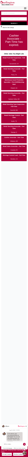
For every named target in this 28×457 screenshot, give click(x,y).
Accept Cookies (6, 454)
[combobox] (14, 13)
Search (13, 23)
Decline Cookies (18, 454)
